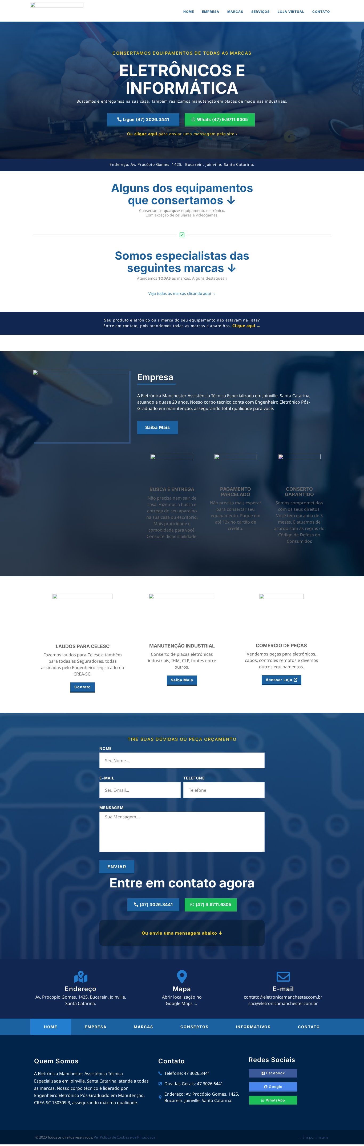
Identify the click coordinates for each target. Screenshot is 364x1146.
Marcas (235, 12)
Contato (321, 12)
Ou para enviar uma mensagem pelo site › (182, 133)
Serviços (260, 12)
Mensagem (111, 808)
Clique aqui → (246, 325)
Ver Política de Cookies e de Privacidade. (125, 1137)
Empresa (210, 12)
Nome (105, 749)
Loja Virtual (291, 12)
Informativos (253, 1026)
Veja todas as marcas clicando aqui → (182, 293)
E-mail (106, 778)
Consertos (194, 1026)
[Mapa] (182, 976)
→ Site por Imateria (313, 1137)
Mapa (182, 989)
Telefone (194, 778)
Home (188, 12)
